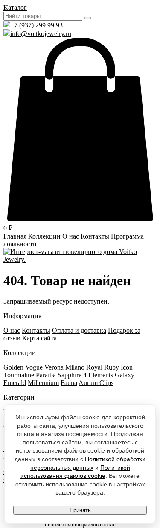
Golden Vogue (23, 367)
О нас (70, 236)
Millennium (43, 382)
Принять (80, 510)
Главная (14, 236)
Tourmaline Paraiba (29, 375)
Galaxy (124, 375)
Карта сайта (39, 338)
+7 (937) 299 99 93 (36, 25)
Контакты (95, 236)
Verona (54, 367)
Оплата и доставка (79, 330)
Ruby (111, 367)
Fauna (69, 382)
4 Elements (98, 375)
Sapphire (69, 375)
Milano (74, 367)
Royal (94, 367)
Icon (127, 367)
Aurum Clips (96, 382)
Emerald (14, 382)
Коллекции (44, 236)
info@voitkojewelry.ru (40, 33)
